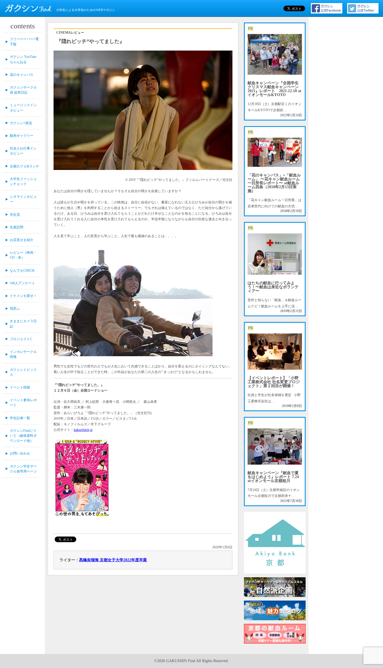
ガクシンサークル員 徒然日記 (23, 89)
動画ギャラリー (21, 136)
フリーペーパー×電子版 (24, 41)
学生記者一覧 (20, 418)
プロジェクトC (21, 339)
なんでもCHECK (22, 270)
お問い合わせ (20, 453)
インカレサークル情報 (23, 354)
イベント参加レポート (23, 402)
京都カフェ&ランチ (24, 166)
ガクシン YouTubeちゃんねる (23, 59)
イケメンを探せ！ (23, 296)
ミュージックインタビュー (23, 107)
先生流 (15, 215)
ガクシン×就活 (21, 123)
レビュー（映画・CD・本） (23, 255)
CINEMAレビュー (70, 33)
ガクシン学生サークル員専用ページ (23, 468)
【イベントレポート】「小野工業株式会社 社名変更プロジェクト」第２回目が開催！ (274, 382)
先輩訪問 (16, 227)
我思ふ (15, 308)
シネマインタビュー (23, 199)
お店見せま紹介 (21, 240)
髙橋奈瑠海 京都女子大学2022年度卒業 (113, 560)
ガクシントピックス (23, 372)
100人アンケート (22, 283)
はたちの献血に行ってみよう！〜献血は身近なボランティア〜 (273, 287)
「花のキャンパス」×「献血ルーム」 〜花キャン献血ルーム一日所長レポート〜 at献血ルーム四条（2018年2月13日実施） (274, 183)
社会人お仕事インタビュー (23, 150)
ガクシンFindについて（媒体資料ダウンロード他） (23, 436)
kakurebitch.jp (83, 430)
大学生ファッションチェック (23, 181)
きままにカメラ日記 (23, 323)
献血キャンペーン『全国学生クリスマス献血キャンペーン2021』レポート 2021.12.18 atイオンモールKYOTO (274, 89)
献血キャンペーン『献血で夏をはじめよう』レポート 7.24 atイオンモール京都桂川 (273, 477)
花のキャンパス (21, 75)
